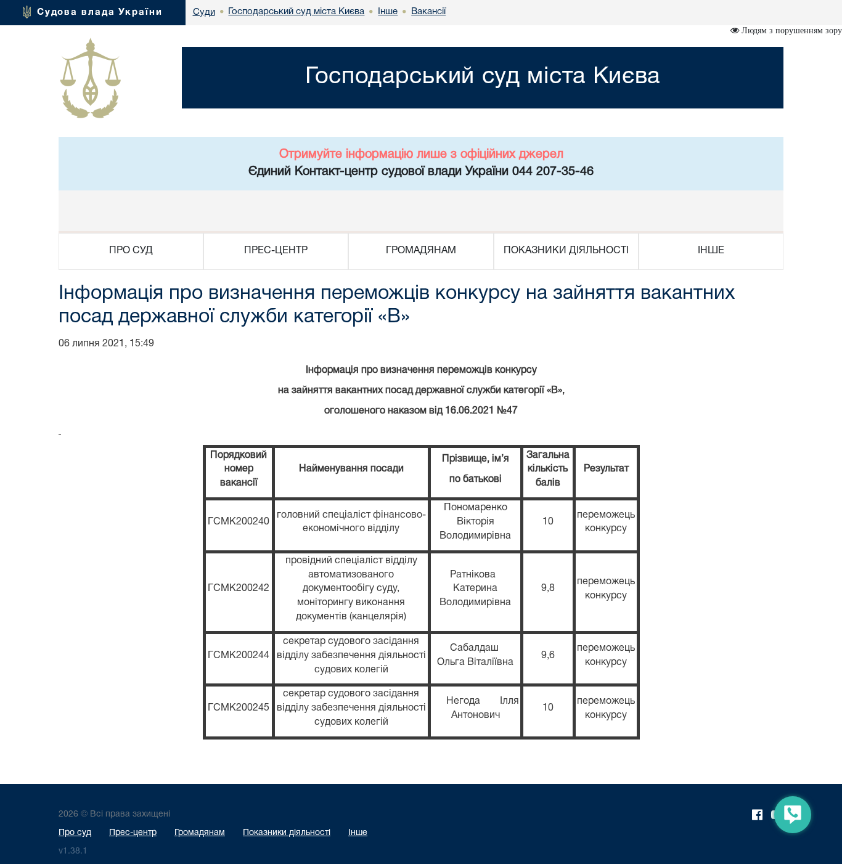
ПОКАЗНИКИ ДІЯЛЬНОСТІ (566, 251)
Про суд (75, 833)
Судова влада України (100, 12)
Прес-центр (133, 833)
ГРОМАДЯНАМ (421, 251)
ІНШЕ (711, 251)
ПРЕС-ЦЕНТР (276, 251)
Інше (357, 833)
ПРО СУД (131, 251)
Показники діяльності (286, 833)
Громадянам (199, 833)
